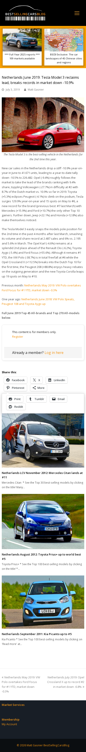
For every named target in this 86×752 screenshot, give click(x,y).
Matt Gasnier (36, 89)
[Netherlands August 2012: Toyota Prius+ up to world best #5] (43, 521)
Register (17, 337)
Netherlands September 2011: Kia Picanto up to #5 (37, 634)
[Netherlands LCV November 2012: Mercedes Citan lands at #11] (43, 439)
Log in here (54, 352)
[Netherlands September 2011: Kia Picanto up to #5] (43, 602)
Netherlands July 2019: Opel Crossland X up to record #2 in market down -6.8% (65, 682)
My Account (9, 724)
